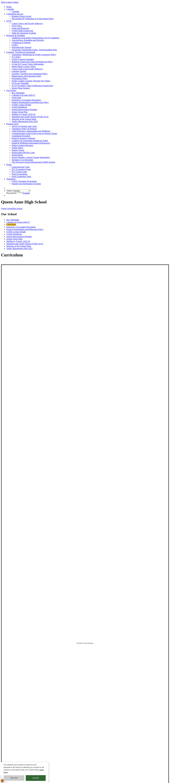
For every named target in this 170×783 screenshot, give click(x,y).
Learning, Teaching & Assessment (20, 52)
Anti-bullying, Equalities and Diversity (28, 40)
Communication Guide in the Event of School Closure (34, 133)
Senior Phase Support (21, 88)
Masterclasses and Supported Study (26, 76)
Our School (11, 90)
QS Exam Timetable (20, 83)
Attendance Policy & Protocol (24, 129)
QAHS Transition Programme (24, 181)
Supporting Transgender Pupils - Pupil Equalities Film (34, 50)
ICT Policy (16, 57)
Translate (26, 193)
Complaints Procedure (21, 136)
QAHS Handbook (19, 107)
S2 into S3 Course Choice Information (28, 64)
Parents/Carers (12, 124)
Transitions (11, 179)
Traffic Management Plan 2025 (25, 121)
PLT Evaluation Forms (21, 169)
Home (9, 7)
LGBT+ (15, 45)
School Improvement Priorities (24, 109)
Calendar (10, 9)
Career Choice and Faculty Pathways (27, 23)
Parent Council (18, 150)
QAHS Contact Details (21, 105)
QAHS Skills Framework (22, 30)
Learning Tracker (19, 71)
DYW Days (17, 26)
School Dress (17, 155)
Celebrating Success (14, 14)
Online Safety (17, 148)
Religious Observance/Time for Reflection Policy (32, 62)
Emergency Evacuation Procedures (26, 100)
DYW (9, 21)
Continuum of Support (21, 42)
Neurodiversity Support (21, 47)
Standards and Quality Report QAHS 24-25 (30, 117)
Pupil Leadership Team (21, 176)
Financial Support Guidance (23, 138)
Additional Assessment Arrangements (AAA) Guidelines (35, 38)
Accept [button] (36, 778)
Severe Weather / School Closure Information (31, 157)
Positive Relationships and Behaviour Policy (30, 102)
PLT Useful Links (19, 172)
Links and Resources (20, 28)
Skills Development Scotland (24, 33)
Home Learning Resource (22, 145)
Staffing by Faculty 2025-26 (23, 114)
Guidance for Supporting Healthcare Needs (30, 140)
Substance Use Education (22, 160)
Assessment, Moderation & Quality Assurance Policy (34, 54)
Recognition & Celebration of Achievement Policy (33, 19)
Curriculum (16, 97)
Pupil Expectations (19, 174)
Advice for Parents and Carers (24, 126)
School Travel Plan (20, 112)
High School (11, 208)
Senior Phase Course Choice (24, 66)
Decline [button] (14, 778)
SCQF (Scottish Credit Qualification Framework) (32, 85)
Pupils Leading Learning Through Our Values (31, 81)
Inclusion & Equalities (15, 35)
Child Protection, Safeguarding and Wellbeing (31, 131)
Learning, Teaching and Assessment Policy (30, 74)
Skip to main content (9, 2)
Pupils (9, 164)
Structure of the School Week (24, 119)
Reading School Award (21, 16)
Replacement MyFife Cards (23, 152)
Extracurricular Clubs (21, 167)
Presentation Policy (20, 78)
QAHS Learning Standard (23, 59)
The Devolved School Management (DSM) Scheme (33, 162)
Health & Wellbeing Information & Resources (31, 143)
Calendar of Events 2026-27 (23, 95)
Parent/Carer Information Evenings (26, 184)
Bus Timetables (18, 93)
